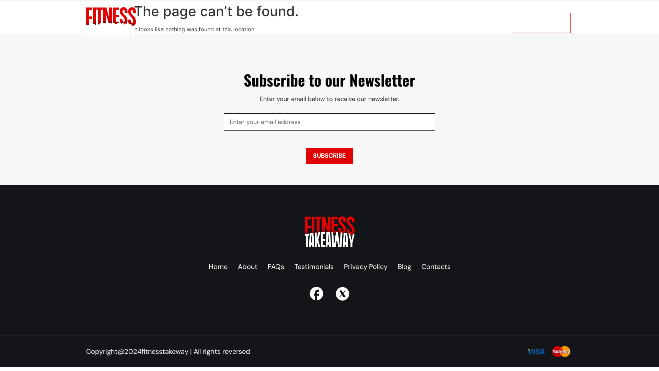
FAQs (266, 23)
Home (152, 23)
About (180, 23)
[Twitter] (342, 293)
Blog (337, 23)
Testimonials (303, 23)
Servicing (235, 23)
